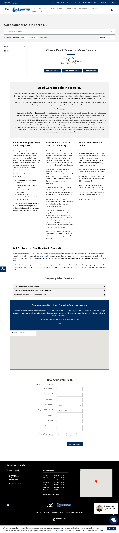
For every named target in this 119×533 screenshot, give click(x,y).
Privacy (46, 512)
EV (45, 8)
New (33, 8)
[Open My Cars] (111, 10)
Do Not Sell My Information (74, 512)
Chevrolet (32, 38)
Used (39, 8)
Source (59, 324)
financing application (42, 256)
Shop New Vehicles (52, 71)
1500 (22, 38)
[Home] (7, 9)
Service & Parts (84, 8)
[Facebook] (8, 505)
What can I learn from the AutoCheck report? (30, 295)
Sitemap (38, 512)
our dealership (20, 203)
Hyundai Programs (70, 8)
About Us (35, 11)
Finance (51, 8)
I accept (111, 529)
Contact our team (46, 320)
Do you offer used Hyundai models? (26, 286)
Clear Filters (43, 38)
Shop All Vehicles (91, 71)
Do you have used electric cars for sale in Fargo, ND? (32, 291)
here (101, 530)
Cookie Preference (57, 512)
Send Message (74, 444)
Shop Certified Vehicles (72, 71)
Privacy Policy (58, 530)
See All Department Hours (51, 494)
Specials (59, 8)
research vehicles (86, 172)
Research (94, 8)
